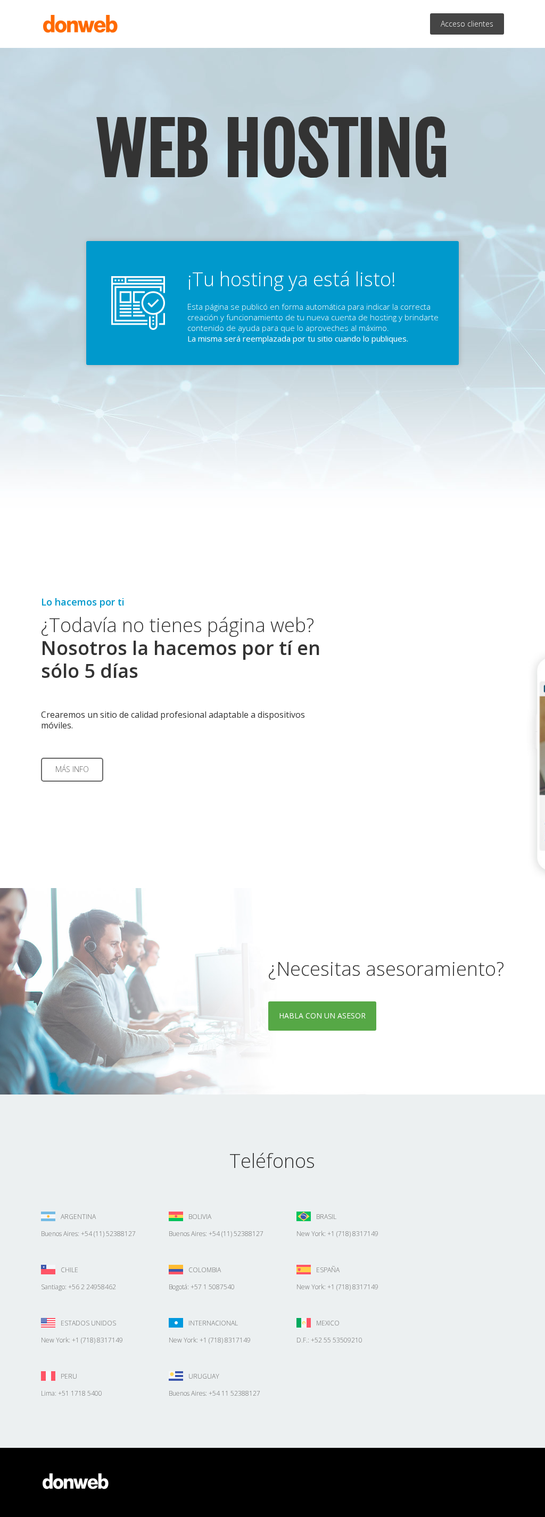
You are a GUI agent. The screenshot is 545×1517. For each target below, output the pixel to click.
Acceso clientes (467, 24)
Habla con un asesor (322, 1015)
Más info (72, 769)
